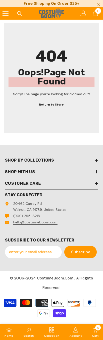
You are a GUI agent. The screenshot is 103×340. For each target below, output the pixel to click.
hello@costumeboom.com (35, 222)
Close (98, 5)
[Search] (20, 14)
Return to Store (51, 105)
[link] (28, 332)
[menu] (5, 13)
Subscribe (80, 252)
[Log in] (83, 13)
